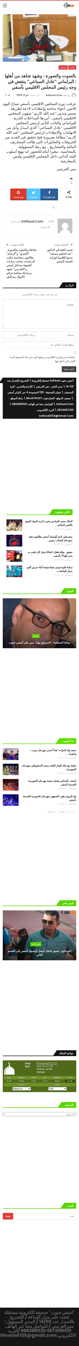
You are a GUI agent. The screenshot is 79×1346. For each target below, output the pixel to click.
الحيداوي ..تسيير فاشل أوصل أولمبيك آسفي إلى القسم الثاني (39, 952)
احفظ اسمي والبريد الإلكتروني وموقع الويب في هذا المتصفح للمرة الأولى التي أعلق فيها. (42, 359)
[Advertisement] (39, 462)
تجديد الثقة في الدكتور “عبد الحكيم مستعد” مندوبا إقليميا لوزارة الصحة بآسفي (60, 255)
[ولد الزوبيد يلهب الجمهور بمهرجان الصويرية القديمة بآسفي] (11, 800)
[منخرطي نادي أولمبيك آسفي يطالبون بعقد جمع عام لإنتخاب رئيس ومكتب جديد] (14, 541)
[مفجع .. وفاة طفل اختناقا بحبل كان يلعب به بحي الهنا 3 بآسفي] (14, 556)
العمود (35, 635)
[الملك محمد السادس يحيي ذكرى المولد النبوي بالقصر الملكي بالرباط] (14, 525)
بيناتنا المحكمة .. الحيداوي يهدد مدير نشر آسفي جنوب (39, 642)
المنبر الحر (36, 944)
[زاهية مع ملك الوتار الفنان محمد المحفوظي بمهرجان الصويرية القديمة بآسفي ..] (11, 769)
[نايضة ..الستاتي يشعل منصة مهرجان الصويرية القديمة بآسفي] (11, 785)
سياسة (72, 67)
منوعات (63, 67)
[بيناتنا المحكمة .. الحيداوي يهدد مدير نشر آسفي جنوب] (39, 623)
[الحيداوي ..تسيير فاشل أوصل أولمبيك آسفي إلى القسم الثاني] (39, 935)
